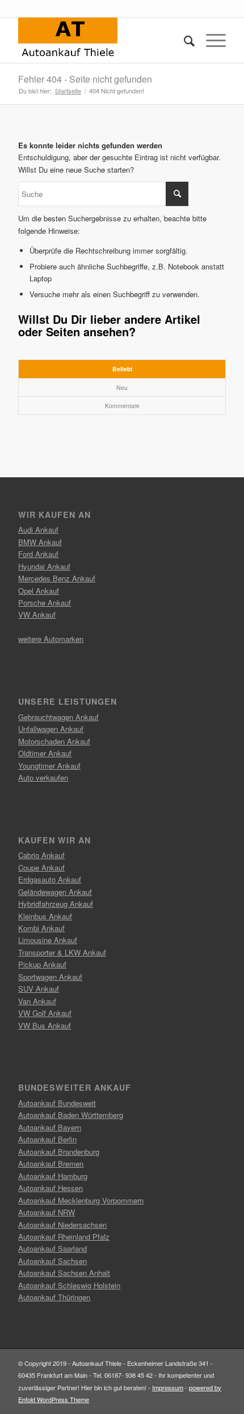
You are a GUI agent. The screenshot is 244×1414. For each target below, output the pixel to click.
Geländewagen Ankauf (55, 891)
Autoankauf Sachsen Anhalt (64, 1272)
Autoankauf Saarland (52, 1248)
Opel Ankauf (38, 590)
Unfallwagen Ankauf (50, 728)
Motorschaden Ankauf (54, 741)
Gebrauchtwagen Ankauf (58, 717)
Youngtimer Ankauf (49, 765)
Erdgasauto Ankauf (49, 879)
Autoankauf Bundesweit (57, 1103)
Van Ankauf (37, 1001)
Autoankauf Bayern (49, 1127)
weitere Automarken (50, 638)
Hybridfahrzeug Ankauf (55, 903)
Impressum (167, 1387)
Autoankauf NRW (46, 1212)
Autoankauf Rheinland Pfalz (64, 1236)
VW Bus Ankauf (44, 1025)
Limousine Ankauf (47, 940)
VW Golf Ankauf (44, 1013)
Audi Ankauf (38, 529)
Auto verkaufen (43, 777)
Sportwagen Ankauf (50, 976)
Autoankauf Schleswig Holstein (69, 1285)
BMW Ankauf (40, 542)
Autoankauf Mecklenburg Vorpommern (81, 1200)
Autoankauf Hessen (50, 1187)
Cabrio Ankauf (41, 855)
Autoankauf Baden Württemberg (70, 1114)
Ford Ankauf (38, 554)
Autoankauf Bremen (50, 1163)
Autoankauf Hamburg (52, 1176)
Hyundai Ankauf (44, 566)
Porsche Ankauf (44, 602)
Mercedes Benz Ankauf (56, 578)
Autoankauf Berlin (47, 1139)
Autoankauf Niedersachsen (62, 1224)
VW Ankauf (37, 614)
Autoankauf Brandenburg (58, 1151)
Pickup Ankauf (42, 964)
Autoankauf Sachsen (52, 1261)
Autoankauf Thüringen (54, 1297)
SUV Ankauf (38, 988)
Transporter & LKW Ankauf (62, 952)
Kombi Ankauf (41, 928)
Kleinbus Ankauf (45, 916)
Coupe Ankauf (41, 867)
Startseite (68, 91)
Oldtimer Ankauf (44, 753)
